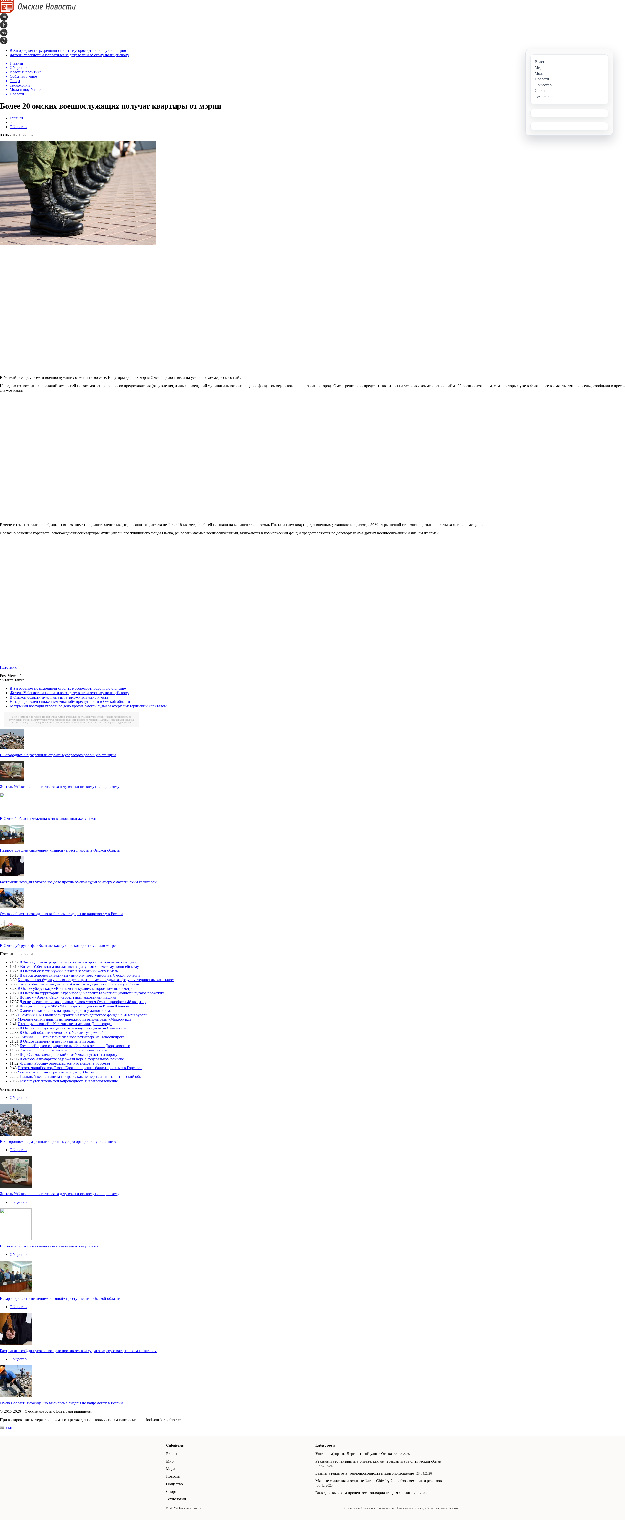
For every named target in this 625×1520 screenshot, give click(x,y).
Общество (18, 127)
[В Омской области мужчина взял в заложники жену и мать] (12, 811)
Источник (8, 667)
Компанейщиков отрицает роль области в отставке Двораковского (75, 1046)
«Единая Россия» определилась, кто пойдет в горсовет (64, 1063)
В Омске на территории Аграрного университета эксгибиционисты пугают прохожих (92, 993)
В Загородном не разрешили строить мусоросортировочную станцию (68, 50)
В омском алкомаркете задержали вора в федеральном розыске (72, 1059)
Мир (170, 1461)
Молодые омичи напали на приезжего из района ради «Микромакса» (75, 1019)
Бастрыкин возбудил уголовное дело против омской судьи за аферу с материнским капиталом (88, 706)
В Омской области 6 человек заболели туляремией (62, 1032)
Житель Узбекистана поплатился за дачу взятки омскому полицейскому (69, 55)
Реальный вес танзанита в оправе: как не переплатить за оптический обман (83, 1076)
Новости (173, 1476)
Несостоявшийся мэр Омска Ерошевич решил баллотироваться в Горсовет (80, 1068)
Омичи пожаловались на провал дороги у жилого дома (66, 1010)
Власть (171, 1454)
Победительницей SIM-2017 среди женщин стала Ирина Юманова (75, 1006)
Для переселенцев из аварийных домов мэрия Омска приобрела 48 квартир (83, 1002)
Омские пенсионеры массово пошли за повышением (64, 1050)
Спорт (171, 1491)
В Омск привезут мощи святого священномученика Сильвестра (73, 1028)
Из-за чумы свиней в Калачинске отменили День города (65, 1024)
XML (9, 1428)
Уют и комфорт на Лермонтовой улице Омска (38, 716)
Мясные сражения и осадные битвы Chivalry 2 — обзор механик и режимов (378, 1481)
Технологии (176, 1499)
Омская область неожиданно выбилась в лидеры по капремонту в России (61, 914)
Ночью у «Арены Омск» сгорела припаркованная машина (68, 997)
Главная (16, 118)
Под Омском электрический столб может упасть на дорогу (68, 1054)
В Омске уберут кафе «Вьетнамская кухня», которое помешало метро (58, 945)
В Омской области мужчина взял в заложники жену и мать (59, 697)
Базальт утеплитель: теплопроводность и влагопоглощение (65, 719)
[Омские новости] (38, 12)
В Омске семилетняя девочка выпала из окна (57, 1041)
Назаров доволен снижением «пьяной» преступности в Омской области (70, 702)
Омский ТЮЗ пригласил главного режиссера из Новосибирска (72, 1037)
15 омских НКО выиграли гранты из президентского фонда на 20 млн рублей (82, 1015)
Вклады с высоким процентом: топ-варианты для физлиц (99, 722)
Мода (170, 1469)
